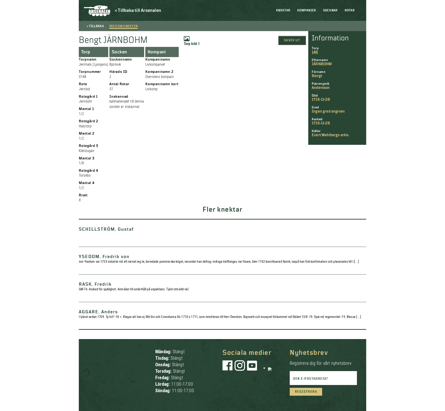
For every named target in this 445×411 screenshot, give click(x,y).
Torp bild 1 (192, 44)
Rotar (350, 10)
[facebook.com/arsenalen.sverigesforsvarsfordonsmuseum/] (228, 368)
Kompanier (306, 10)
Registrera (306, 392)
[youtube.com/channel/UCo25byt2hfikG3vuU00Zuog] (252, 368)
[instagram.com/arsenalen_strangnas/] (240, 368)
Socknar (330, 10)
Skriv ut (292, 40)
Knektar (283, 10)
